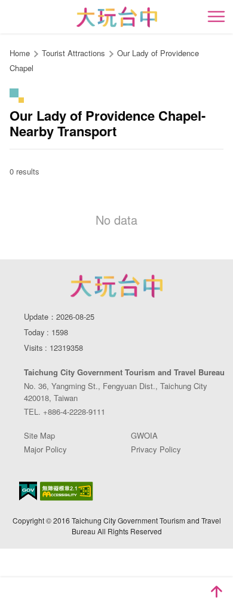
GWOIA (144, 435)
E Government (28, 491)
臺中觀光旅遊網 (116, 17)
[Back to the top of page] (216, 591)
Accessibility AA (66, 491)
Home (20, 53)
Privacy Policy (156, 449)
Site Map (39, 435)
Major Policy (45, 449)
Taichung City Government (116, 286)
